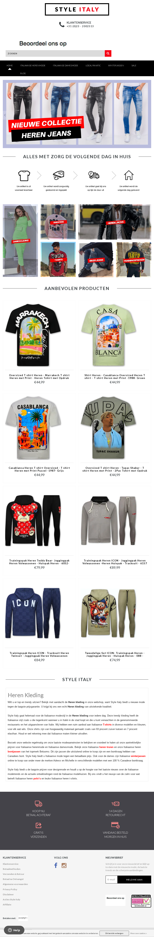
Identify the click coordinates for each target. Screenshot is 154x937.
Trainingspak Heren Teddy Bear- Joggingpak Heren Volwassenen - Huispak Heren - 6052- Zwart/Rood (39, 562)
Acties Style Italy (11, 899)
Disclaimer (8, 894)
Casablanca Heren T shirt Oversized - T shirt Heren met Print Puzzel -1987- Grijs (39, 469)
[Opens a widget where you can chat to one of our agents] (14, 930)
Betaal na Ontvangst (13, 879)
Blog (23, 73)
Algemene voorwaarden (15, 884)
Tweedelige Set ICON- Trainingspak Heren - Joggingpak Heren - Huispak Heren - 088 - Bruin (115, 655)
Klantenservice (10, 863)
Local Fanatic (93, 65)
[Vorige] (5, 115)
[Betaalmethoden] (23, 918)
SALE (133, 65)
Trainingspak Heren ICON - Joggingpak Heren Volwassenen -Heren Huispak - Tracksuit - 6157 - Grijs (114, 562)
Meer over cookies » (138, 933)
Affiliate (7, 904)
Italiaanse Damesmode (65, 65)
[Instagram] (64, 866)
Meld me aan (134, 879)
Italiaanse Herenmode (32, 65)
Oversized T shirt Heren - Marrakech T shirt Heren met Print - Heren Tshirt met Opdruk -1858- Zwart (39, 377)
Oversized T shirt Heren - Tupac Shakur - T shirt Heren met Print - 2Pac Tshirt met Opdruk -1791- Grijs (114, 470)
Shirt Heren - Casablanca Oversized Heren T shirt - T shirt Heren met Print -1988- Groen (115, 376)
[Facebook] (55, 866)
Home (10, 65)
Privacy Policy (10, 889)
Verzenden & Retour (13, 874)
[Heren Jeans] (77, 114)
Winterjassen (116, 65)
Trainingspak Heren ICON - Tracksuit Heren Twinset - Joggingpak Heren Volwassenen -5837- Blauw (39, 655)
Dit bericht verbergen (114, 933)
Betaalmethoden (11, 869)
